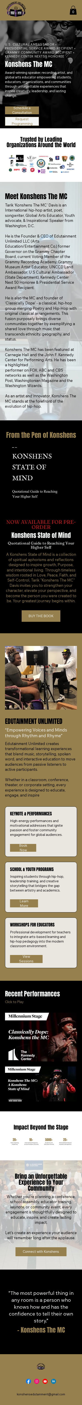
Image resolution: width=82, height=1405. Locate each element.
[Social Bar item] (28, 1381)
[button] (73, 10)
